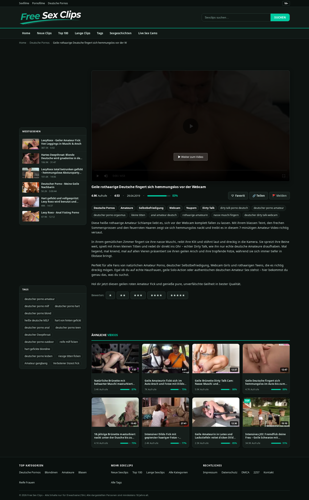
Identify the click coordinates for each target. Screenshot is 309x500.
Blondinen (51, 472)
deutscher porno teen (68, 327)
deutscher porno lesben (38, 356)
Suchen (280, 17)
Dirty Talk (208, 208)
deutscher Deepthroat (37, 334)
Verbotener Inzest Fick (66, 363)
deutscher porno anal (37, 327)
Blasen (82, 472)
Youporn (191, 208)
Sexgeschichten (121, 33)
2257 (256, 472)
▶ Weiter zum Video (190, 157)
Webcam (174, 208)
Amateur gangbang (36, 363)
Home (26, 33)
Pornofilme (38, 3)
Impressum (210, 472)
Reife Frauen (27, 482)
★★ (123, 295)
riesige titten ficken (69, 356)
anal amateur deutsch (164, 215)
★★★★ (156, 295)
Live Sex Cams (147, 33)
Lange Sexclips (155, 472)
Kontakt (269, 472)
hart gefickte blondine (37, 349)
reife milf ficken (69, 342)
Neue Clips (44, 33)
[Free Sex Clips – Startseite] (50, 17)
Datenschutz (229, 472)
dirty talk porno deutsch (234, 208)
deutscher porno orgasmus (109, 215)
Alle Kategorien (178, 472)
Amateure (127, 208)
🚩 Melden (279, 196)
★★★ (138, 295)
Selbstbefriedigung (151, 208)
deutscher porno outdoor (39, 342)
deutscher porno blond (38, 313)
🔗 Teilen (258, 196)
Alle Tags (116, 482)
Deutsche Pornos (58, 3)
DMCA (245, 472)
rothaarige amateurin (195, 215)
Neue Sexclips (119, 472)
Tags (100, 33)
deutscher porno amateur (269, 208)
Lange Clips (82, 33)
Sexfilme (24, 3)
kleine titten (138, 215)
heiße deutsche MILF (37, 320)
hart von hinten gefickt (68, 320)
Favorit (238, 196)
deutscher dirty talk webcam (260, 215)
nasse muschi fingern (226, 215)
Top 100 (63, 33)
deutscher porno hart (67, 306)
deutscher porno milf (37, 306)
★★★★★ (177, 295)
